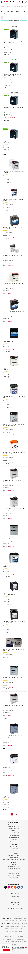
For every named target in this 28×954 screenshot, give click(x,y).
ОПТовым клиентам (14, 881)
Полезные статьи (14, 877)
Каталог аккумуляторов (14, 822)
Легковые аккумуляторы (14, 824)
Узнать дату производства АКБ (14, 841)
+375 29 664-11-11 (15, 893)
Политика (14, 879)
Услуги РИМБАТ (14, 857)
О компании (14, 862)
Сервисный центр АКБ (14, 873)
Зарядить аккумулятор (14, 871)
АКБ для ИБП (14, 830)
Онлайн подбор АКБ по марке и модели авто (14, 859)
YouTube (12, 887)
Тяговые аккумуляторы (14, 832)
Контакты (14, 864)
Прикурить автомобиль (14, 855)
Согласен (6, 950)
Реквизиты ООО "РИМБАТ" (14, 866)
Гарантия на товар (14, 850)
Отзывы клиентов (14, 870)
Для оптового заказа (15, 902)
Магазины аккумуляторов (14, 868)
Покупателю (14, 844)
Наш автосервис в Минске (14, 875)
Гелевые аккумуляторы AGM (14, 833)
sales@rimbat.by (15, 898)
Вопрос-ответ (14, 852)
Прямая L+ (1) (12, 50)
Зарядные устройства (14, 837)
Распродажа (14, 839)
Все (16, 814)
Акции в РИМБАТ (14, 853)
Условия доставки (14, 848)
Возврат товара (14, 846)
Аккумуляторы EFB (14, 835)
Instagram (8, 887)
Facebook (18, 887)
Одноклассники (15, 887)
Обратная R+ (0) (11, 180)
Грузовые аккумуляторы (14, 826)
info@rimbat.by (15, 904)
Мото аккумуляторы (14, 828)
